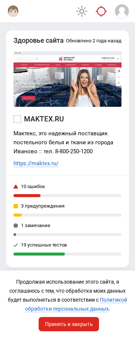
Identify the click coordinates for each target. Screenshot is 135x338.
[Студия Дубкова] (13, 11)
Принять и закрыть (69, 324)
